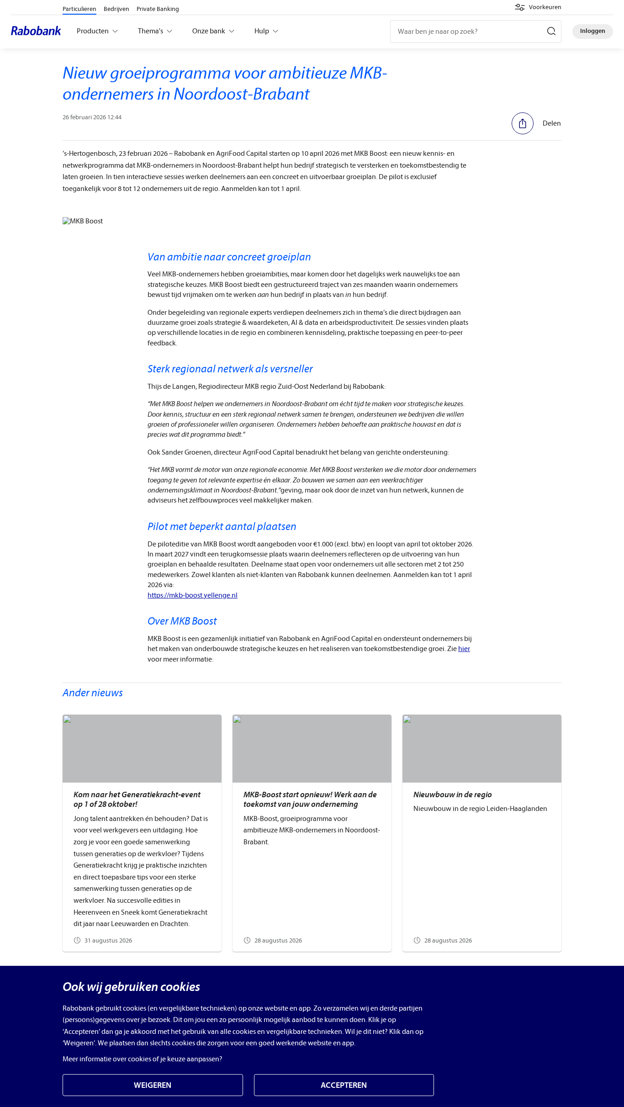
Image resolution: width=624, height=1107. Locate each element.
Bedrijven (116, 9)
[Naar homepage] (38, 31)
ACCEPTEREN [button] (344, 1085)
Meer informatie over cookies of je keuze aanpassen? (142, 1059)
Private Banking (158, 9)
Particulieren (79, 9)
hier (464, 649)
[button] (537, 7)
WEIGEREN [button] (152, 1085)
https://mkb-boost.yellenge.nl (193, 595)
